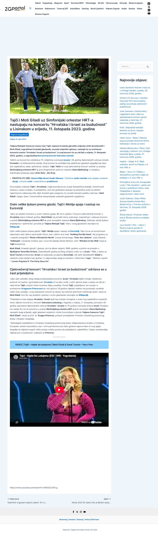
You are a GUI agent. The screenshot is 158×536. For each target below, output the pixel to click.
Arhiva (87, 519)
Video (139, 8)
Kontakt (72, 519)
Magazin (58, 3)
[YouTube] (149, 13)
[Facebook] (149, 3)
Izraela (66, 160)
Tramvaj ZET (62, 8)
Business (39, 8)
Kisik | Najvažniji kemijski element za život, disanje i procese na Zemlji (132, 130)
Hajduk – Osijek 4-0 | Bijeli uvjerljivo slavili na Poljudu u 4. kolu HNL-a (134, 164)
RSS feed (95, 519)
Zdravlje (123, 3)
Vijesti (38, 3)
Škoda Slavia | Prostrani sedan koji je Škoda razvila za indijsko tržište (134, 217)
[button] (30, 8)
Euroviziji (74, 231)
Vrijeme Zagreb (113, 8)
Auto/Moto (75, 8)
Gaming (85, 8)
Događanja (47, 3)
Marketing (63, 519)
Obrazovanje (112, 3)
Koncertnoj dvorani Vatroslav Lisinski (55, 155)
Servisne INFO (77, 3)
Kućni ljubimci (97, 8)
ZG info (101, 3)
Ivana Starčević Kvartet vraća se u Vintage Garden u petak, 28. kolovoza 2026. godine (135, 90)
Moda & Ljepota (136, 3)
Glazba (132, 8)
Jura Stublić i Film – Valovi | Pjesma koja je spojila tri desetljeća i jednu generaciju (133, 228)
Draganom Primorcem (32, 288)
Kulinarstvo (50, 8)
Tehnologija (90, 3)
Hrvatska (48, 282)
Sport (66, 3)
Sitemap (80, 519)
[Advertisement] (79, 35)
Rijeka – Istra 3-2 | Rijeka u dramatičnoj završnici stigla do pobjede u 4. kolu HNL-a (134, 175)
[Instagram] (149, 10)
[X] (77, 512)
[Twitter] (149, 7)
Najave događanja (19, 134)
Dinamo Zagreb (42, 14)
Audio (124, 8)
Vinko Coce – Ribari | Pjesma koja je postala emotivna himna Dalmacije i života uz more (134, 141)
